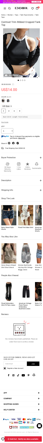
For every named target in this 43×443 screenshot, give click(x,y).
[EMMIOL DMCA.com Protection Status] (27, 429)
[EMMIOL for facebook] (9, 375)
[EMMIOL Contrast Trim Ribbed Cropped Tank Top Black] (3, 102)
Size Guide (4, 122)
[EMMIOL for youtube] (23, 375)
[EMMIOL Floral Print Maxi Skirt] (25, 215)
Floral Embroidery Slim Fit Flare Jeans (8, 304)
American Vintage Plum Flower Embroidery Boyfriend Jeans (25, 306)
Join (33, 364)
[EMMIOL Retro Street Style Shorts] (8, 215)
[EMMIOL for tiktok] (18, 375)
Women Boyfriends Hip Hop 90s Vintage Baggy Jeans (25, 267)
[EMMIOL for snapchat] (33, 375)
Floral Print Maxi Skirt (25, 227)
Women (10, 15)
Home (3, 15)
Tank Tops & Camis (26, 15)
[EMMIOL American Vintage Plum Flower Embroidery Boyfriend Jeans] (26, 291)
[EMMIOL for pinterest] (28, 375)
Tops (16, 15)
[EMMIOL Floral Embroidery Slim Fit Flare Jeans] (8, 291)
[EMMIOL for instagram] (13, 375)
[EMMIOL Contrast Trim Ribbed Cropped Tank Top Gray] (8, 102)
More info (21, 138)
